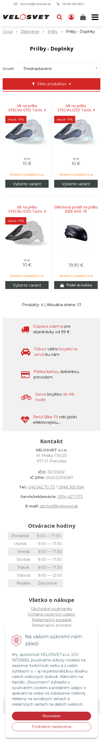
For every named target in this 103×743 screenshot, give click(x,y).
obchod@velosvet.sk (35, 4)
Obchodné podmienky (51, 608)
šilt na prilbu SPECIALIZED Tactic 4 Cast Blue (27, 110)
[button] (59, 17)
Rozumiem (51, 716)
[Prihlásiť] (71, 17)
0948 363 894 (73, 4)
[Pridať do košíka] (76, 285)
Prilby (53, 31)
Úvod (7, 31)
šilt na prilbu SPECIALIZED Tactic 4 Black (27, 211)
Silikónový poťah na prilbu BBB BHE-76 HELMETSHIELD (76, 211)
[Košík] (83, 17)
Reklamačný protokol (51, 625)
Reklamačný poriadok (52, 619)
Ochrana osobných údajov (51, 614)
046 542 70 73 (42, 487)
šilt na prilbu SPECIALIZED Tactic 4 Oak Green (76, 110)
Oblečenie (30, 31)
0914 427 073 (70, 496)
